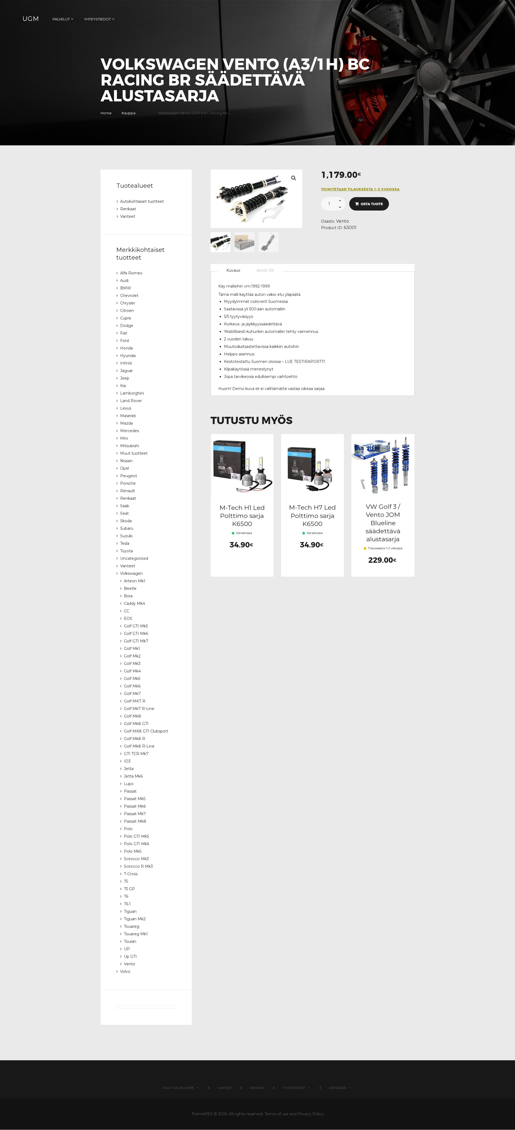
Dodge (126, 325)
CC (126, 611)
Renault (127, 490)
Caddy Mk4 (134, 603)
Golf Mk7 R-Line (139, 708)
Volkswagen (131, 573)
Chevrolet (129, 295)
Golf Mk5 (132, 678)
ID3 (127, 761)
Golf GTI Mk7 (136, 641)
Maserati (128, 415)
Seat (124, 513)
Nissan (126, 460)
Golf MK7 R (134, 701)
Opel (124, 468)
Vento (342, 221)
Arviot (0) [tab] (265, 270)
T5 (126, 881)
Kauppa (128, 113)
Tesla (124, 543)
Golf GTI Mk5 (136, 626)
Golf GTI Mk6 (136, 633)
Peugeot (128, 475)
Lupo (129, 783)
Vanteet (127, 216)
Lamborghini (132, 393)
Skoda (126, 520)
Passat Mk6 (135, 806)
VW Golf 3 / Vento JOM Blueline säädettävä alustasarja (383, 523)
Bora (128, 596)
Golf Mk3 (132, 663)
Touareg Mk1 (136, 934)
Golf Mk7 (132, 693)
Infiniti (126, 363)
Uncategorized (134, 558)
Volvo (125, 971)
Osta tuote (372, 204)
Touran (130, 941)
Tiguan (130, 911)
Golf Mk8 (132, 716)
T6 (126, 896)
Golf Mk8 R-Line (139, 746)
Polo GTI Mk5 (136, 836)
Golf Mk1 (132, 648)
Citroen (127, 310)
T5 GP (129, 888)
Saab (124, 505)
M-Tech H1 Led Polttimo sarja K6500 (242, 516)
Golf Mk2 (132, 656)
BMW (125, 288)
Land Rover (131, 400)
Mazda (126, 423)
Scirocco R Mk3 (138, 866)
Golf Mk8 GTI (136, 723)
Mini (124, 438)
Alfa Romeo (131, 273)
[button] (294, 178)
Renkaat (128, 209)
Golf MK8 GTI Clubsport (146, 731)
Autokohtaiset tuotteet (142, 201)
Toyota (126, 551)
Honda (126, 348)
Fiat (123, 333)
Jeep (124, 378)
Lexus (125, 408)
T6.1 (127, 903)
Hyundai (128, 355)
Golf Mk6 (132, 686)
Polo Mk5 (132, 851)
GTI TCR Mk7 (136, 753)
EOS (128, 618)
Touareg (131, 926)
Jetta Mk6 (133, 776)
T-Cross (131, 873)
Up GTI (130, 956)
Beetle (130, 588)
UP (127, 949)
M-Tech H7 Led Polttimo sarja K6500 (312, 515)
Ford (124, 340)
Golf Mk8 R (134, 738)
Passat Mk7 (135, 813)
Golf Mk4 (132, 671)
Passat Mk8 (135, 821)
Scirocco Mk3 (136, 858)
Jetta (129, 768)
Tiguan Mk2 (135, 918)
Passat (130, 791)
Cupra (125, 318)
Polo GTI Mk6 (136, 843)
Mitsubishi (129, 445)
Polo (128, 828)
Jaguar (126, 370)
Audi (124, 280)
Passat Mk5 (134, 798)
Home (106, 113)
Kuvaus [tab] (233, 270)
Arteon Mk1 (134, 581)
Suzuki (126, 535)
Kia (123, 385)
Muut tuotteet (134, 453)
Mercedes (129, 430)
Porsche (128, 483)
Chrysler (127, 303)
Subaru (126, 528)
